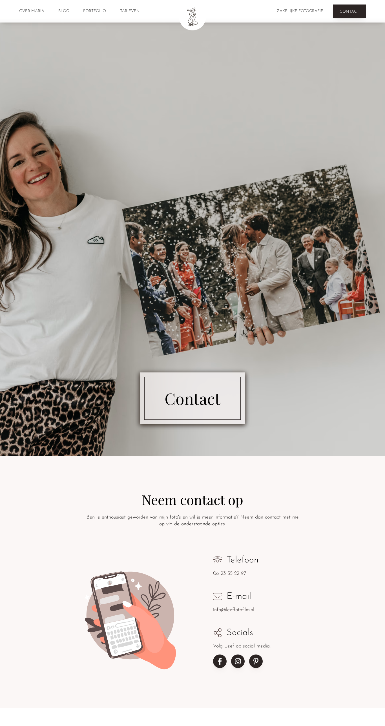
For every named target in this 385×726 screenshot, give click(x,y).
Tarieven (130, 11)
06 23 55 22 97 (229, 574)
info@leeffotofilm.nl (233, 610)
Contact (349, 12)
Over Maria (31, 11)
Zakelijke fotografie (300, 11)
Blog (63, 11)
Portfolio (94, 11)
